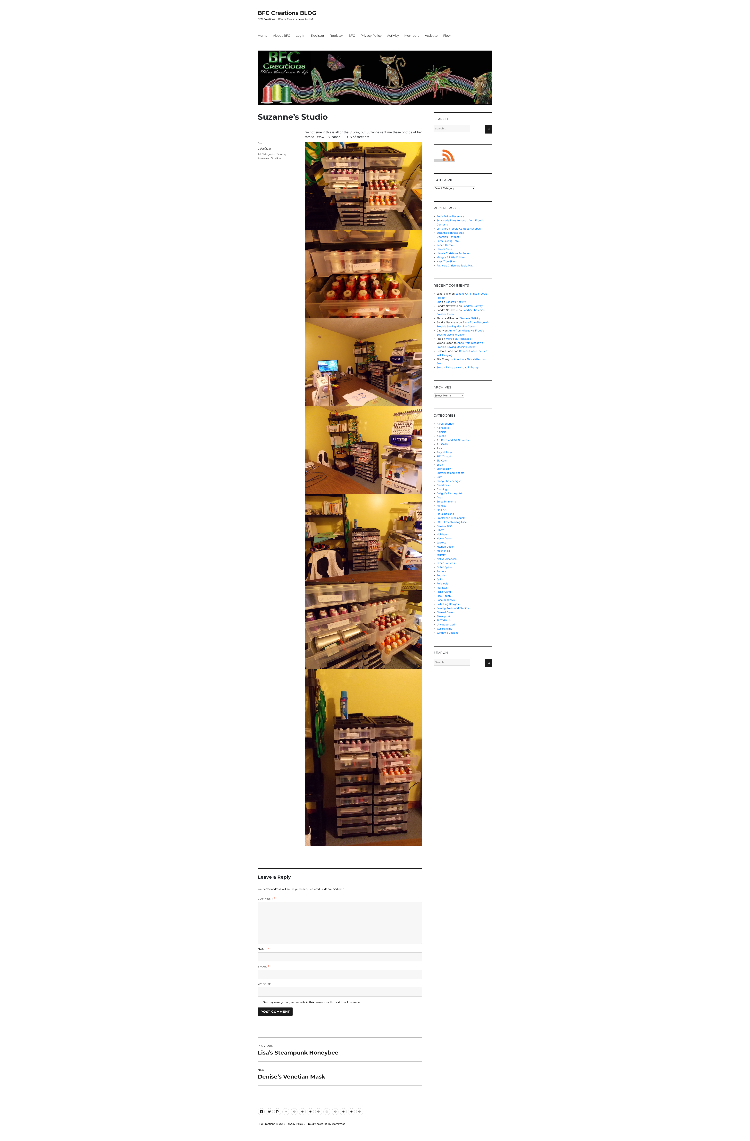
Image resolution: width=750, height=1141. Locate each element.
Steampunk (443, 616)
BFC (351, 35)
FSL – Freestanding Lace (452, 522)
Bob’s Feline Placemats (450, 216)
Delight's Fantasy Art (449, 493)
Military (441, 554)
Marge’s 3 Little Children (451, 257)
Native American (447, 558)
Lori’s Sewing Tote (448, 240)
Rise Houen (444, 595)
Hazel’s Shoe (444, 249)
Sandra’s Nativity (456, 301)
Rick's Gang (444, 591)
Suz (260, 143)
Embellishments (446, 501)
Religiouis (442, 583)
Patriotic (442, 571)
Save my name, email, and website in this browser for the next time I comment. (312, 1002)
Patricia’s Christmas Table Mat (455, 265)
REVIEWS (442, 587)
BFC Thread (444, 456)
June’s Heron (445, 245)
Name (263, 949)
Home (263, 35)
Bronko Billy (444, 468)
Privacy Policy (371, 35)
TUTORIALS (444, 620)
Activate (431, 35)
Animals (441, 431)
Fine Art (441, 509)
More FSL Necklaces (458, 338)
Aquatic (441, 435)
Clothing (442, 489)
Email (264, 966)
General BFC (444, 526)
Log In (300, 35)
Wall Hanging (444, 628)
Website (264, 984)
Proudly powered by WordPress (326, 1123)
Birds (440, 464)
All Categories (266, 154)
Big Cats (442, 460)
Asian (440, 448)
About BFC (281, 35)
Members (411, 35)
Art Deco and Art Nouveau (453, 440)
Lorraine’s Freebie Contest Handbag (459, 228)
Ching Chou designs (449, 481)
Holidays (442, 534)
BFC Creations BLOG (287, 13)
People (441, 575)
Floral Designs (445, 513)
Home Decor (444, 538)
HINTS (440, 530)
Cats (439, 476)
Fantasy (441, 505)
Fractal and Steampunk (451, 517)
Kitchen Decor (445, 546)
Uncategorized (446, 624)
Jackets (441, 542)
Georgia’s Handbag (448, 236)
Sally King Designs (448, 604)
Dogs (440, 497)
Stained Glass (445, 612)
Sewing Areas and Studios (453, 608)
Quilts (440, 579)
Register (317, 35)
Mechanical (443, 550)
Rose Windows (446, 599)
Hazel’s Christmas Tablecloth (454, 253)
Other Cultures (446, 563)
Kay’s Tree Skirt (446, 261)
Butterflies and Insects (450, 472)
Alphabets (443, 427)
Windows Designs (447, 632)
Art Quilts (442, 444)
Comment (267, 898)
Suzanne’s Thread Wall (450, 232)
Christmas (443, 485)
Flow (447, 35)
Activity (393, 35)
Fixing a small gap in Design (462, 367)
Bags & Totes (445, 452)
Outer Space (444, 567)
